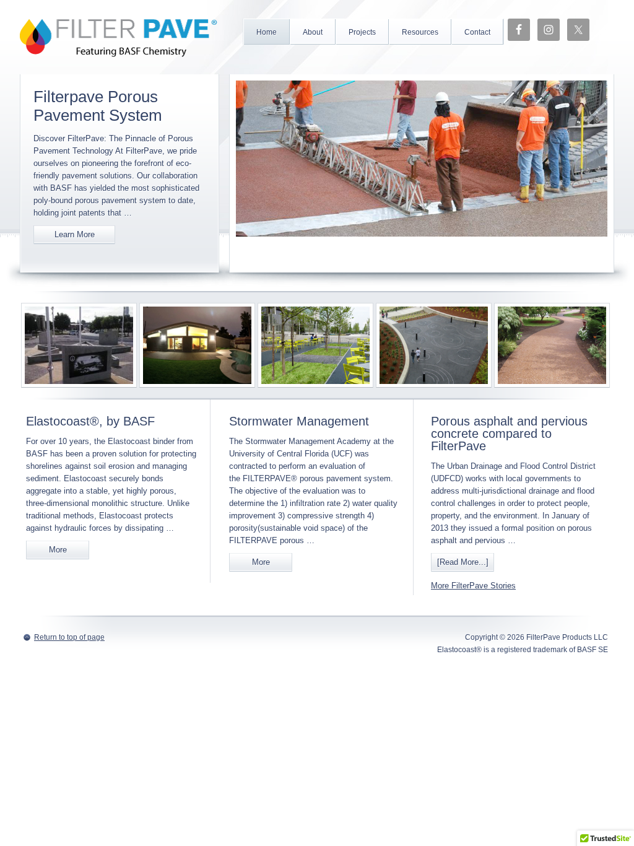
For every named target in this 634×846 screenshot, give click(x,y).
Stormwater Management (299, 421)
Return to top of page (69, 637)
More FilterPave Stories (473, 585)
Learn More (74, 234)
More (58, 549)
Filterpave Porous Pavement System (97, 105)
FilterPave (119, 37)
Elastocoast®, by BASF (90, 421)
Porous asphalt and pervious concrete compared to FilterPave (509, 433)
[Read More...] (463, 562)
